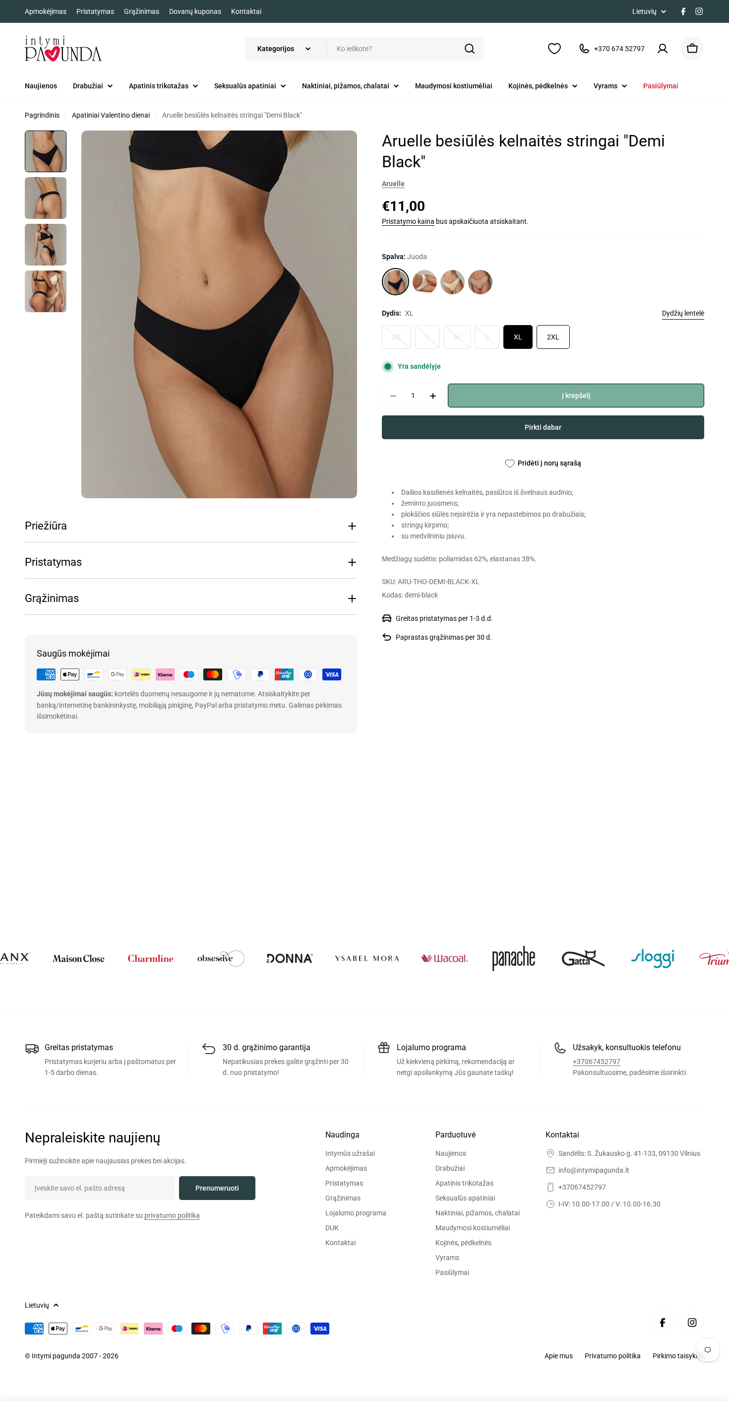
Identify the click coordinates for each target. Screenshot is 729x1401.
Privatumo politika (613, 1356)
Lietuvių (644, 11)
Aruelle (393, 184)
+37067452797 (596, 1062)
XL (518, 337)
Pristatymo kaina (408, 222)
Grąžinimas (141, 11)
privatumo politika (172, 1215)
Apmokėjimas (45, 11)
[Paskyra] (662, 49)
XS (401, 341)
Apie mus (559, 1356)
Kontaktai (246, 11)
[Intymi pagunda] (46, 958)
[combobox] (364, 49)
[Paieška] (470, 49)
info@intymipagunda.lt (593, 1170)
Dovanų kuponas (195, 11)
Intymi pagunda (57, 1356)
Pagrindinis (42, 115)
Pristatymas (95, 11)
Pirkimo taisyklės (678, 1356)
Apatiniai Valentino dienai (111, 115)
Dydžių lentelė (683, 314)
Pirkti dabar (543, 428)
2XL (553, 337)
